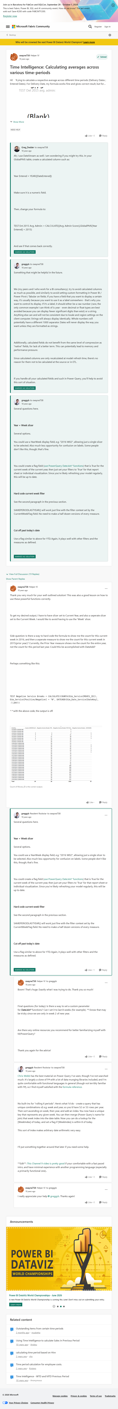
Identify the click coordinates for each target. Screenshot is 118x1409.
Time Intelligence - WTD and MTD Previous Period (42, 1376)
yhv (31, 1356)
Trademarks (110, 1396)
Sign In (107, 26)
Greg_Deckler (28, 147)
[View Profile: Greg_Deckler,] (17, 149)
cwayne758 (24, 55)
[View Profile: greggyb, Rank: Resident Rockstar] (17, 815)
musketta (35, 1332)
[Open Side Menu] (7, 26)
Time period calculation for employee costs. (39, 1364)
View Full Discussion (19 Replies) (24, 574)
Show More (18, 121)
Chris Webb (24, 1075)
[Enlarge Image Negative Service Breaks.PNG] (56, 755)
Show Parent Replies (15, 578)
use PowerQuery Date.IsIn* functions (63, 465)
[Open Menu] (110, 35)
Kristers (32, 1368)
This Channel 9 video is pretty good (46, 1163)
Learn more (89, 42)
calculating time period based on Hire (36, 1352)
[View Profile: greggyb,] (17, 266)
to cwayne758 (41, 147)
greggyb (25, 264)
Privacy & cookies (79, 1396)
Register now (10, 16)
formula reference (72, 1086)
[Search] (90, 26)
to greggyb (51, 981)
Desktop (12, 35)
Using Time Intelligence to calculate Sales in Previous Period (47, 1340)
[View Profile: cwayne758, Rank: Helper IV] (14, 57)
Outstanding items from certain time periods (39, 1328)
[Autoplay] (53, 1306)
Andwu (33, 1344)
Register (98, 26)
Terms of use (96, 1396)
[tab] (57, 1306)
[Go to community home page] (31, 26)
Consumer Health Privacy (42, 1402)
